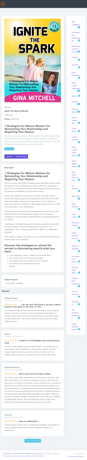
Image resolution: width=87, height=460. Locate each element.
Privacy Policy (18, 456)
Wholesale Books (75, 225)
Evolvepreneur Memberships (76, 36)
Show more (9, 149)
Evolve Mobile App (75, 120)
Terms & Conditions (38, 456)
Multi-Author (75, 215)
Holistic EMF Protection (76, 282)
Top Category (76, 24)
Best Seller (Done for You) (75, 176)
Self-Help (75, 197)
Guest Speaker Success (75, 237)
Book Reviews (75, 206)
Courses (75, 58)
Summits (75, 66)
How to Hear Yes (75, 294)
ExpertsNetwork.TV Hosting (76, 49)
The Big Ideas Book (75, 270)
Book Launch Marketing (76, 87)
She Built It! (75, 303)
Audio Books (75, 130)
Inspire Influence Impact (75, 327)
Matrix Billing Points (75, 164)
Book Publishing (76, 75)
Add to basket (16, 156)
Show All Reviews (32, 441)
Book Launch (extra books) (75, 151)
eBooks (7, 107)
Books (75, 96)
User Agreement (8, 456)
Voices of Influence (75, 248)
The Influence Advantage (75, 314)
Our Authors (75, 188)
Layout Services (75, 139)
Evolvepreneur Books (76, 259)
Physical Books (75, 110)
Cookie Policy (27, 456)
